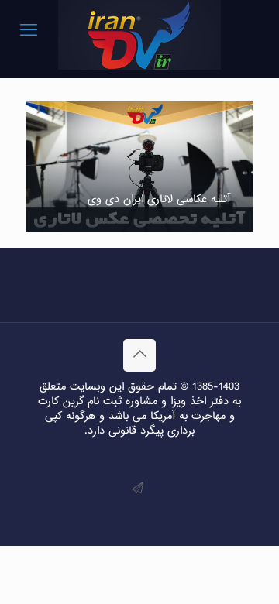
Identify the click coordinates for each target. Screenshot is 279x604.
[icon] (137, 489)
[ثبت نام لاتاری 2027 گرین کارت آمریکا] (139, 35)
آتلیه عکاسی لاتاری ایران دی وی (159, 199)
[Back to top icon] (139, 355)
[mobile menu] (29, 31)
